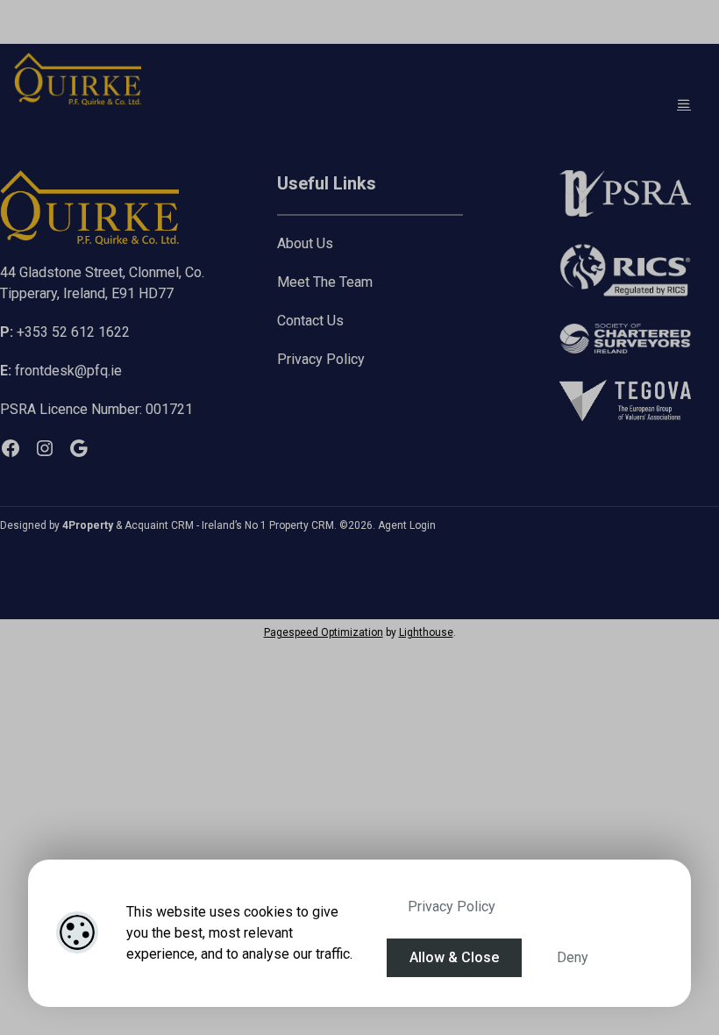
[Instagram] (44, 448)
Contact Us (310, 320)
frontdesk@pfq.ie (61, 370)
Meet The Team (325, 282)
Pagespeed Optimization (323, 632)
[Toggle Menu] (684, 104)
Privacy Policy (451, 906)
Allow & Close (454, 957)
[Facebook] (10, 448)
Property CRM (301, 525)
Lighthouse (426, 632)
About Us (305, 243)
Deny (572, 957)
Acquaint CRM (159, 525)
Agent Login (407, 525)
